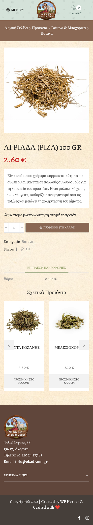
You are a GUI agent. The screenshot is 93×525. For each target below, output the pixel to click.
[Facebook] (16, 249)
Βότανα (47, 33)
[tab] (46, 267)
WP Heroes (69, 501)
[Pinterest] (22, 249)
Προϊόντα (39, 28)
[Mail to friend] (27, 249)
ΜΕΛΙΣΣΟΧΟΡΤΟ (69, 347)
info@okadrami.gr (31, 461)
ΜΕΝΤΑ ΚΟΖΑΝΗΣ (24, 347)
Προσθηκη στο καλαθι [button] (24, 381)
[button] (9, 345)
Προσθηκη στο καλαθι (59, 227)
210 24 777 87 (32, 455)
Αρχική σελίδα (16, 28)
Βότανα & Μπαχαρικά (68, 28)
